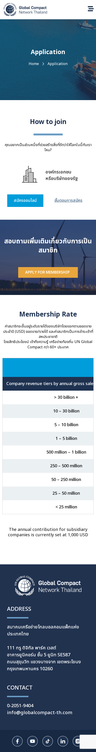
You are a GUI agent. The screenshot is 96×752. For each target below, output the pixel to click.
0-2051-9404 (20, 705)
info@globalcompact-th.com (39, 712)
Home (34, 64)
